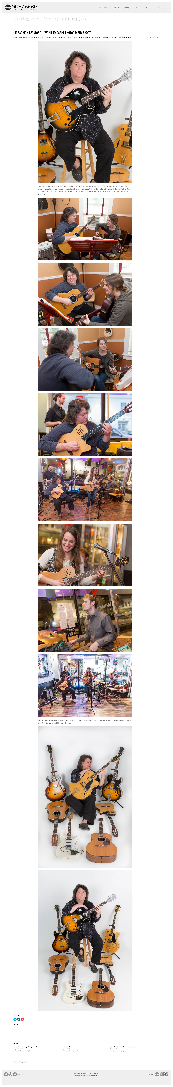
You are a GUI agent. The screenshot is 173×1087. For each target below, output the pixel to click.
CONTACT (137, 7)
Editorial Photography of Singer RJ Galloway (27, 1047)
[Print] (150, 37)
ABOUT (116, 7)
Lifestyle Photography (79, 37)
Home (113, 23)
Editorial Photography (58, 37)
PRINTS (126, 7)
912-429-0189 (160, 7)
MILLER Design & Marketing (91, 1075)
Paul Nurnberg (20, 37)
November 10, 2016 (36, 37)
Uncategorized (126, 37)
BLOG (147, 7)
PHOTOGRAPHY (104, 7)
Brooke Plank (66, 1047)
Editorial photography (19, 1062)
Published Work (116, 37)
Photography (106, 37)
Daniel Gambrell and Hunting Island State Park (124, 1047)
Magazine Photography (93, 37)
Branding (48, 37)
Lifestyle (68, 37)
